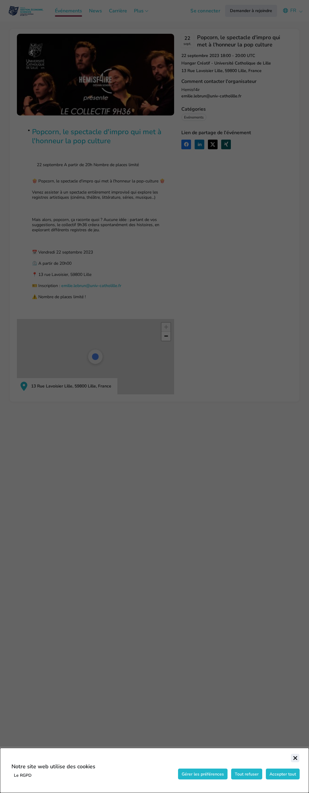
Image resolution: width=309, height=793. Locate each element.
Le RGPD (23, 775)
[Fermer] (295, 758)
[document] (154, 770)
